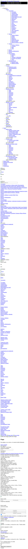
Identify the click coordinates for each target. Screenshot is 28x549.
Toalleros (13, 29)
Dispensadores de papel (16, 16)
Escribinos (3, 453)
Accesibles (13, 12)
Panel (10, 80)
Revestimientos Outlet (10, 156)
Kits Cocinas (11, 141)
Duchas (10, 34)
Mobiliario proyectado (5, 430)
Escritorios (11, 93)
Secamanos (13, 27)
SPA (7, 114)
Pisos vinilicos (12, 86)
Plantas (10, 100)
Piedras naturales (12, 84)
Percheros (11, 98)
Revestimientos (9, 74)
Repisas (13, 26)
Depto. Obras (6, 161)
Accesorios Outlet (12, 136)
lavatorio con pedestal (16, 58)
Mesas (10, 96)
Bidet (12, 47)
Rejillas (13, 36)
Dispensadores (14, 15)
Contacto (5, 164)
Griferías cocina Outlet (13, 140)
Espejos (10, 52)
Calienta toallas (14, 14)
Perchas (13, 24)
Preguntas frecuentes (18, 453)
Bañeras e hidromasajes (14, 51)
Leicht (7, 118)
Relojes (10, 97)
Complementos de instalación (15, 75)
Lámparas (11, 95)
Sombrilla (11, 112)
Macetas (10, 103)
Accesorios (11, 10)
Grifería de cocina (12, 67)
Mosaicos (11, 78)
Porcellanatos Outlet (13, 157)
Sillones (10, 104)
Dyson (7, 123)
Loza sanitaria (12, 53)
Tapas (12, 59)
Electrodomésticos (13, 68)
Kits (9, 71)
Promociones (6, 166)
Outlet (4, 128)
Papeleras (13, 32)
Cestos (10, 69)
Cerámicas (11, 81)
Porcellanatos (11, 82)
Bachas (10, 49)
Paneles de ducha (15, 40)
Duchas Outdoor (15, 35)
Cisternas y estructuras (16, 57)
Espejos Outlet (12, 135)
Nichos (12, 20)
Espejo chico (14, 18)
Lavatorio (13, 46)
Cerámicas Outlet (12, 158)
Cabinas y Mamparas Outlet (15, 134)
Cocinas (7, 65)
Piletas (10, 70)
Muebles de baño (12, 60)
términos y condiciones (9, 517)
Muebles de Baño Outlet (14, 130)
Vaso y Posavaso (15, 30)
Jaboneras (13, 19)
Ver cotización (4, 531)
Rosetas (13, 37)
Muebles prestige (15, 63)
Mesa (10, 108)
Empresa (5, 163)
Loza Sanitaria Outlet (13, 133)
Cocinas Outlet (9, 139)
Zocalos (10, 79)
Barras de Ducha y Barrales (17, 42)
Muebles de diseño (10, 89)
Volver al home (4, 444)
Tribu (7, 120)
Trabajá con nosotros (9, 453)
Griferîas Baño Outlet (13, 131)
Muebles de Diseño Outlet (11, 144)
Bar (9, 111)
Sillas (10, 90)
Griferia (10, 43)
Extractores (13, 31)
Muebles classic (14, 62)
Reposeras (11, 109)
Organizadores (14, 21)
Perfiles (10, 76)
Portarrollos (13, 25)
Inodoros (13, 54)
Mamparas (13, 38)
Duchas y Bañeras (15, 45)
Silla (10, 106)
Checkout (3, 538)
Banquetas (11, 92)
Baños (7, 9)
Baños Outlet (9, 129)
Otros (12, 23)
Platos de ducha (14, 41)
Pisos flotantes (12, 85)
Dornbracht (8, 125)
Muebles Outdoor (10, 102)
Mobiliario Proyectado (8, 162)
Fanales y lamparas (13, 107)
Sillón (10, 91)
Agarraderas (14, 13)
